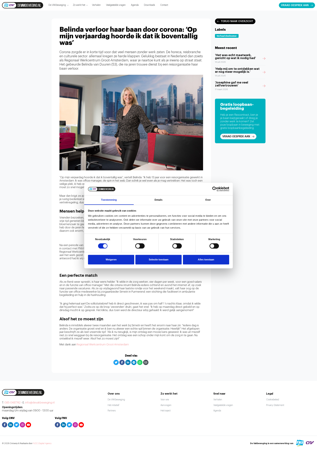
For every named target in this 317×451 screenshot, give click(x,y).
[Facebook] (122, 362)
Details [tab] (159, 200)
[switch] (140, 246)
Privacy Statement (275, 405)
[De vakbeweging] (22, 5)
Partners (112, 411)
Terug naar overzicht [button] (237, 21)
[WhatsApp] (139, 362)
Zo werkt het (79, 5)
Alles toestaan (206, 259)
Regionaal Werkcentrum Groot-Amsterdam (103, 344)
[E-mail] (145, 362)
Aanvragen (165, 405)
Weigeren (111, 259)
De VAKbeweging (57, 5)
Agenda (135, 5)
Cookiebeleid (272, 400)
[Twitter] (116, 362)
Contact (164, 5)
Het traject (165, 411)
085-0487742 (12, 402)
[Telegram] (134, 362)
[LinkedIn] (128, 362)
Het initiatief (113, 405)
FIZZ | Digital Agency (42, 443)
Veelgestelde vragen (116, 5)
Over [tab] (208, 200)
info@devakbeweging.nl (39, 402)
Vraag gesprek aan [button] (295, 5)
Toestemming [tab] (109, 200)
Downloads (149, 5)
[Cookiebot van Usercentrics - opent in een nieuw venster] (214, 188)
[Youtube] (28, 424)
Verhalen (96, 5)
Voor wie (164, 400)
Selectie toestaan (158, 259)
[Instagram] (22, 424)
